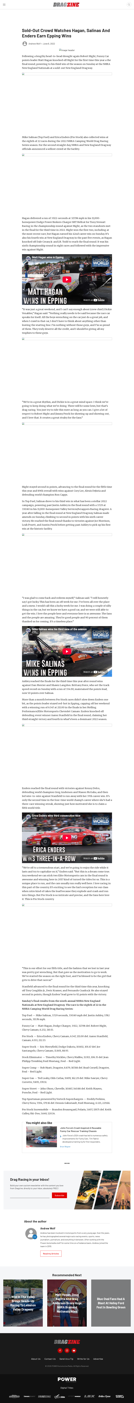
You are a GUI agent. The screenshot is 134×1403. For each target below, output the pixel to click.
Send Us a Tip (66, 1358)
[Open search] (129, 4)
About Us (35, 1358)
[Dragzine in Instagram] (67, 1350)
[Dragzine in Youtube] (73, 1350)
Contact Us (50, 1358)
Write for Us (83, 1358)
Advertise (98, 1358)
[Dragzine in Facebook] (60, 1350)
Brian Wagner (65, 1146)
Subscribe (59, 1195)
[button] (67, 50)
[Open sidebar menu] (4, 4)
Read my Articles (51, 1253)
